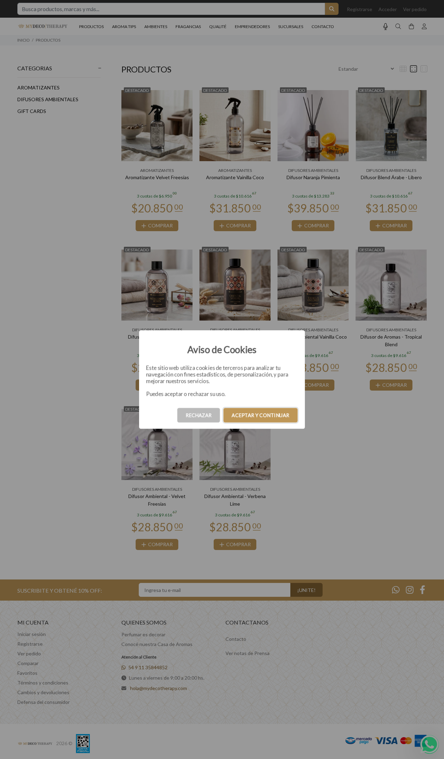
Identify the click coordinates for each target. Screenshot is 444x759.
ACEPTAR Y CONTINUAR (260, 415)
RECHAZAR (199, 415)
